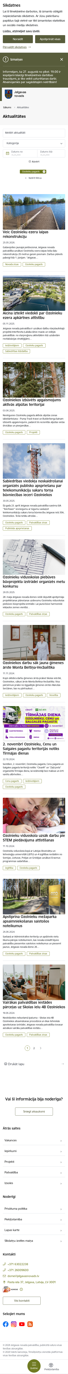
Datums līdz (46, 151)
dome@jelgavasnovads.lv (23, 1276)
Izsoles (9, 1183)
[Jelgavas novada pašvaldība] (31, 99)
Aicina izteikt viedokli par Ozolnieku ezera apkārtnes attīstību (32, 315)
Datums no (17, 151)
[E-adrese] (10, 1289)
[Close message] (61, 59)
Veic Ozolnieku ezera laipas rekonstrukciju (25, 234)
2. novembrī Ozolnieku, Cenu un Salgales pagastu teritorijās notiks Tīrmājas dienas (31, 749)
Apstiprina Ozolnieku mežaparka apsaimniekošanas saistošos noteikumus (29, 921)
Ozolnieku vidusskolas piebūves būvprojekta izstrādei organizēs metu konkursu (34, 582)
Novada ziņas (12, 264)
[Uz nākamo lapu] (40, 1048)
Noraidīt (18, 39)
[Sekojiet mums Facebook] (5, 1324)
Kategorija (13, 143)
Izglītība (9, 867)
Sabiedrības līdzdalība (16, 351)
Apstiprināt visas (50, 39)
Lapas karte (12, 1230)
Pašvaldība (11, 1172)
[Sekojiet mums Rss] (30, 1324)
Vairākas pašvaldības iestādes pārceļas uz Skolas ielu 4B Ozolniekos (34, 1004)
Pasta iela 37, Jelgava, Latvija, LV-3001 (32, 1282)
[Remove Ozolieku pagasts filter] (44, 171)
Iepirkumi (10, 1151)
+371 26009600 (18, 1270)
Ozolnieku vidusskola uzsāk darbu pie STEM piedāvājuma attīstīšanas (34, 837)
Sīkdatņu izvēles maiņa (19, 1240)
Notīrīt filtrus (35, 178)
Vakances (11, 1140)
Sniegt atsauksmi (34, 1111)
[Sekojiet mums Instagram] (14, 1324)
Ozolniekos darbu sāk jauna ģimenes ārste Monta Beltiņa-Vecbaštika (33, 665)
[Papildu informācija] (21, 1289)
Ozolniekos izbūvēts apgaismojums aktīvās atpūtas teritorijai (32, 402)
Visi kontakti (21, 1300)
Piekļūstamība (13, 1219)
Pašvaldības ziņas (38, 522)
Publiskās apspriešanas (17, 528)
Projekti (33, 432)
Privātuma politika (16, 1208)
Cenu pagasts (12, 781)
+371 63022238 (18, 1264)
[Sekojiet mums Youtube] (22, 1324)
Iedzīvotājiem (12, 345)
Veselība (53, 695)
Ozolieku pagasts (34, 264)
